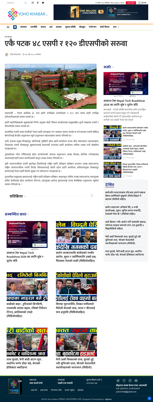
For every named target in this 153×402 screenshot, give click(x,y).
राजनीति (33, 27)
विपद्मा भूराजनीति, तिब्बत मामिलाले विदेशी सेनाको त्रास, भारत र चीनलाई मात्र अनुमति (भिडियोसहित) (75, 308)
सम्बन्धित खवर (16, 214)
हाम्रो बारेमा (44, 390)
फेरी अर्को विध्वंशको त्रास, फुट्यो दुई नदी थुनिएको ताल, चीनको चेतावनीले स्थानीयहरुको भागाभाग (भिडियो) (75, 363)
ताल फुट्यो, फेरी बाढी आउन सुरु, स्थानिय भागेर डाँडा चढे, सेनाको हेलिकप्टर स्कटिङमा (24, 363)
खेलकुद (82, 27)
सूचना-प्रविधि (70, 27)
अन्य (114, 27)
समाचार (23, 27)
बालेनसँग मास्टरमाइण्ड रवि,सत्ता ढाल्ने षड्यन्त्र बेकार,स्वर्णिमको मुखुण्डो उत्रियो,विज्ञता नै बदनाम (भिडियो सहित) (125, 196)
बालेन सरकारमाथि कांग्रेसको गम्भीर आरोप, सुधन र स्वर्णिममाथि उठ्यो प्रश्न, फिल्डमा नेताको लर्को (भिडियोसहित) (76, 256)
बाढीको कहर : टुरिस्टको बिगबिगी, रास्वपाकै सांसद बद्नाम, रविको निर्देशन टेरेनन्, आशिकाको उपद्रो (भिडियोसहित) (27, 310)
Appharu (108, 399)
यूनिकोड (80, 390)
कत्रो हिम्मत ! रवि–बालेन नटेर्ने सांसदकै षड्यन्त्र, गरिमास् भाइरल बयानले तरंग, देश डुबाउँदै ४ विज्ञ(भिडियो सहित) (125, 225)
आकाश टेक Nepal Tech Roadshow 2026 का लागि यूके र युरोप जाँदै (25, 256)
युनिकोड (143, 2)
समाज (43, 27)
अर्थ (50, 27)
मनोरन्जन (92, 27)
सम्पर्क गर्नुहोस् (69, 390)
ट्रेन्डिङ (109, 185)
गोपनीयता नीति (56, 390)
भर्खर (108, 67)
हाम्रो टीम (34, 390)
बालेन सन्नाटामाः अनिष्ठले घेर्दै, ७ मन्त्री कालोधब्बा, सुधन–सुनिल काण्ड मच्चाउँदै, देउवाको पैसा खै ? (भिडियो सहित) (123, 210)
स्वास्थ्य (59, 27)
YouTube (131, 2)
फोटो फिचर (104, 27)
